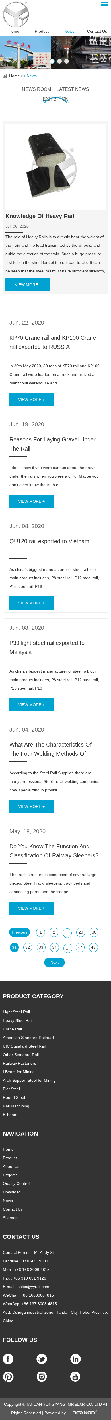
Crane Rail (12, 1029)
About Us (11, 1166)
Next (54, 962)
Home (14, 31)
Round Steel (14, 1097)
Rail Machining (16, 1106)
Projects (10, 1175)
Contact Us (97, 31)
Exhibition (56, 99)
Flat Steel (11, 1089)
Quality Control (16, 1183)
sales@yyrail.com (33, 1286)
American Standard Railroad (28, 1037)
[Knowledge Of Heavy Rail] (55, 167)
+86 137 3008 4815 (39, 1303)
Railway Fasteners (19, 1063)
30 (94, 932)
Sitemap (10, 1217)
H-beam (10, 1114)
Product (42, 31)
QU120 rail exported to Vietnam (49, 541)
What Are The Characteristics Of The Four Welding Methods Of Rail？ (50, 753)
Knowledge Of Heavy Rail (39, 216)
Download (12, 1192)
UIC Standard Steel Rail (24, 1046)
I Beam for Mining (19, 1071)
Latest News (73, 89)
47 (80, 947)
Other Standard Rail (21, 1054)
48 (93, 947)
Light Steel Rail (16, 1012)
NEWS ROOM (36, 89)
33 (41, 947)
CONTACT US (21, 1237)
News (69, 31)
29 (81, 932)
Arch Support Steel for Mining (29, 1080)
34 (54, 947)
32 (27, 947)
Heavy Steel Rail (17, 1020)
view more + (28, 284)
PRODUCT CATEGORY (33, 996)
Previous (19, 932)
